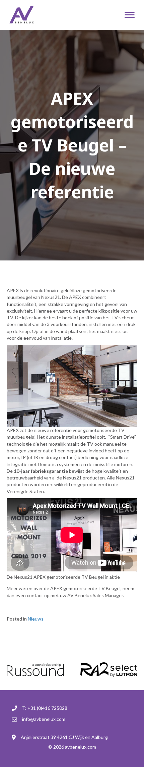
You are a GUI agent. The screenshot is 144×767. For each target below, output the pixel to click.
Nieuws (36, 619)
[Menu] (129, 15)
